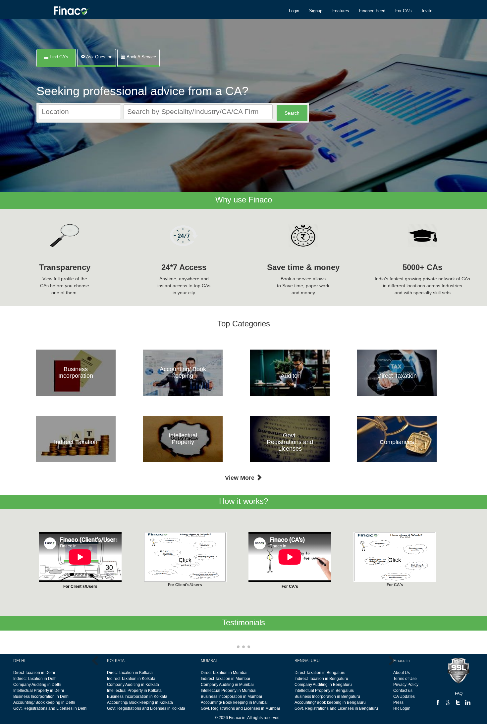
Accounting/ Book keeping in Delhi (44, 702)
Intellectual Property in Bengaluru (324, 690)
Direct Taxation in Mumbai (224, 672)
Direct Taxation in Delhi (34, 672)
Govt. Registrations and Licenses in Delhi (50, 708)
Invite (427, 10)
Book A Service (140, 56)
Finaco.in (401, 660)
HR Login (401, 708)
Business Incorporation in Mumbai (231, 696)
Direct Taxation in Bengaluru (320, 672)
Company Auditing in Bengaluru (323, 684)
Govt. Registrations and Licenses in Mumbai (240, 708)
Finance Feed (372, 10)
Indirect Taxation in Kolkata (131, 678)
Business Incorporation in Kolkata (137, 696)
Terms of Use (405, 678)
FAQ (458, 693)
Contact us (402, 690)
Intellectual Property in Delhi (38, 690)
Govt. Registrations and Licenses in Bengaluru (336, 708)
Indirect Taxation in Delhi (35, 678)
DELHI (19, 660)
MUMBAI (209, 660)
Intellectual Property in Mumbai (228, 690)
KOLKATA (116, 660)
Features (340, 10)
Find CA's (60, 56)
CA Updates (404, 696)
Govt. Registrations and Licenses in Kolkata (146, 708)
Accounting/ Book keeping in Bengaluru (330, 702)
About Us (401, 672)
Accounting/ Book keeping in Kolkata (140, 702)
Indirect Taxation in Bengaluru (321, 678)
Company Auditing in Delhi (37, 684)
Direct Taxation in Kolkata (130, 672)
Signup (315, 10)
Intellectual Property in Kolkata (134, 690)
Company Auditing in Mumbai (227, 684)
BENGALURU (307, 660)
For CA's (403, 10)
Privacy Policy (405, 684)
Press (398, 702)
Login (294, 10)
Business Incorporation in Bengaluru (327, 696)
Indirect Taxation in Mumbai (225, 678)
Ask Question (98, 56)
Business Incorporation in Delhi (41, 696)
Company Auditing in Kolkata (133, 684)
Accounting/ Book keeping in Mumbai (234, 702)
